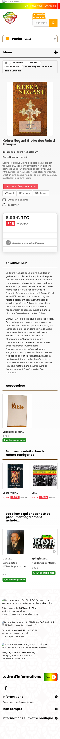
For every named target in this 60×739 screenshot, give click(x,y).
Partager (25, 193)
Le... (34, 493)
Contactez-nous (33, 6)
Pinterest (42, 193)
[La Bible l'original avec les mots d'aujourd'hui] (17, 411)
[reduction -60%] (30, 1)
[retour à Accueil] (6, 63)
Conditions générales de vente (19, 702)
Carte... (7, 558)
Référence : (9, 151)
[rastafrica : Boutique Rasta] (15, 18)
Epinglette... (40, 558)
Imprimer (13, 204)
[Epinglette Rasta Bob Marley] (45, 542)
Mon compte (12, 709)
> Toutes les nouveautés (38, 16)
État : (5, 157)
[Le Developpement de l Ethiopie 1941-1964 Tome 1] (45, 476)
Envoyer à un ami (18, 199)
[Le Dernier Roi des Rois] (15, 476)
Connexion (50, 6)
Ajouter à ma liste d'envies (28, 243)
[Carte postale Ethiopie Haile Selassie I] (15, 542)
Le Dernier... (10, 493)
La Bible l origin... (13, 431)
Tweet (10, 193)
